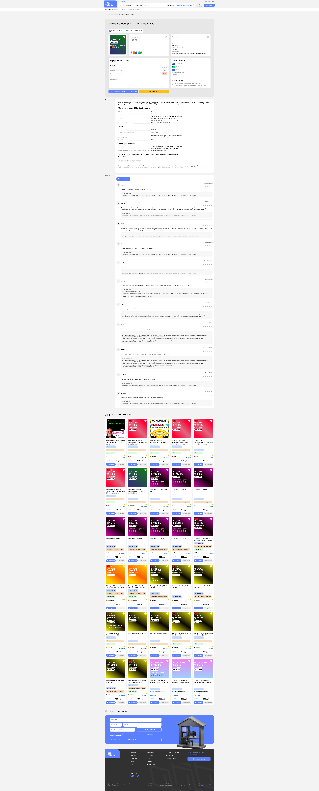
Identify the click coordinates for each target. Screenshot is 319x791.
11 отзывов (129, 30)
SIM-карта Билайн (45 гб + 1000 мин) (180, 586)
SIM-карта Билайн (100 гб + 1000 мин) (115, 681)
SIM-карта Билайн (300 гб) (158, 633)
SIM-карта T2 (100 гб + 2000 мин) (159, 490)
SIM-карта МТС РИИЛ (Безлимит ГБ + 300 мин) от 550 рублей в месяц (181, 442)
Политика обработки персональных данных (166, 784)
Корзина (149, 761)
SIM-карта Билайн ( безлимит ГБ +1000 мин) (114, 634)
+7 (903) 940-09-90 (182, 5)
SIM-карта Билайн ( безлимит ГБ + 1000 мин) (158, 441)
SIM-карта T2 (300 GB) (179, 538)
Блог (132, 764)
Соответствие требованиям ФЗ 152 (188, 784)
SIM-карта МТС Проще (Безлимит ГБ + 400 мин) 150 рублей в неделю (137, 442)
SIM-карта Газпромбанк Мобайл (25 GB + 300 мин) (180, 681)
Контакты (134, 770)
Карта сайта (134, 773)
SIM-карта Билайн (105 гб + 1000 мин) (159, 586)
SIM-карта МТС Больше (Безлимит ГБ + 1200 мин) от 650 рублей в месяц (115, 491)
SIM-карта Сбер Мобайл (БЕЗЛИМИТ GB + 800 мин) (115, 586)
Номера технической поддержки (197, 753)
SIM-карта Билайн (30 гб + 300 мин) (202, 586)
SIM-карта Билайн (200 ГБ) (137, 633)
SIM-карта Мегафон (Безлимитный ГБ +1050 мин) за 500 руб (136, 491)
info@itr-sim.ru (171, 755)
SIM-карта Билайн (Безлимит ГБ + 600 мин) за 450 (203, 634)
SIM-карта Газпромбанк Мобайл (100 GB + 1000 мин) (159, 681)
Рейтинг (136, 5)
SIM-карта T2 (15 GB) (113, 538)
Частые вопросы (152, 764)
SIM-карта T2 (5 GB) (200, 489)
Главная (133, 752)
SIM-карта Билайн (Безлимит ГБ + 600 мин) (181, 634)
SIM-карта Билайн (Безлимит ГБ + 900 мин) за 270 (137, 681)
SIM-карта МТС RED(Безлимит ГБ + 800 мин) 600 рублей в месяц (203, 442)
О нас (148, 758)
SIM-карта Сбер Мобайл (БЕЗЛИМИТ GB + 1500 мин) (137, 586)
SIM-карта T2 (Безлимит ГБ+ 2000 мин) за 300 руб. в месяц (115, 442)
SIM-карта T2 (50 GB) (135, 538)
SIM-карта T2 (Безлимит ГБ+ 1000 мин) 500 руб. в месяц (203, 539)
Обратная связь (171, 758)
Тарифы (122, 5)
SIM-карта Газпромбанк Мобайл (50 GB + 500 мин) (202, 681)
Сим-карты (129, 5)
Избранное (171, 5)
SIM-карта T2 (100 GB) (179, 489)
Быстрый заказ (154, 91)
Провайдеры (144, 5)
